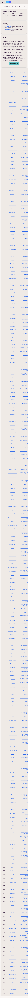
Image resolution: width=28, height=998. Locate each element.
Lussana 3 (12, 901)
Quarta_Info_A (13, 989)
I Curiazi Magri (12, 462)
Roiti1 (12, 201)
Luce (13, 532)
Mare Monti (12, 940)
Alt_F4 (12, 447)
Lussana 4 (12, 289)
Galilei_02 (12, 76)
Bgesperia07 (12, 608)
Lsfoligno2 (12, 187)
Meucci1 (12, 698)
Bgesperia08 (12, 381)
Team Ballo (12, 578)
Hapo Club (12, 627)
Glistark (12, 970)
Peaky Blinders (12, 102)
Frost (13, 385)
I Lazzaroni (12, 458)
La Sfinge (13, 392)
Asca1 (12, 157)
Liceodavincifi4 (12, 552)
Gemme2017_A (12, 928)
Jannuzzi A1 (12, 197)
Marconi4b (12, 513)
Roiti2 (12, 878)
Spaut (12, 300)
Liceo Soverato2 (12, 817)
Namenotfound (12, 175)
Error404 (12, 757)
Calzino (12, 161)
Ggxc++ (12, 909)
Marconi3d (12, 731)
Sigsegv (12, 340)
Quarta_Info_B (13, 802)
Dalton (12, 285)
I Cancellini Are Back (12, 596)
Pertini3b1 (12, 966)
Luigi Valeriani (12, 571)
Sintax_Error (12, 132)
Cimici (12, 358)
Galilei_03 (12, 183)
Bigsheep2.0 (12, 326)
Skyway (12, 716)
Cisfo (13, 944)
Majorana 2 (12, 98)
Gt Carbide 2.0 (12, 249)
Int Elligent (12, 121)
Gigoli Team (12, 932)
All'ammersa (12, 687)
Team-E (12, 443)
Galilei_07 (12, 407)
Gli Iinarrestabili (12, 179)
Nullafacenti (12, 634)
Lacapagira (12, 787)
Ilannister (12, 604)
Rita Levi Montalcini (12, 473)
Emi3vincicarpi (12, 190)
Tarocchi (12, 399)
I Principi (13, 484)
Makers (12, 724)
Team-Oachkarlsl (12, 212)
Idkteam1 (13, 311)
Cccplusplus (12, 135)
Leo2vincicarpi (12, 432)
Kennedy (13, 80)
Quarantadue (12, 318)
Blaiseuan (12, 436)
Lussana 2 (12, 746)
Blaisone (12, 113)
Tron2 (12, 912)
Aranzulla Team (12, 882)
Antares (12, 986)
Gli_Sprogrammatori (12, 525)
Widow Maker (13, 709)
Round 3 (20, 6)
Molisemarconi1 (12, 920)
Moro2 (12, 780)
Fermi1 (12, 548)
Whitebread (12, 227)
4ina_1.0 (12, 495)
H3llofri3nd (12, 164)
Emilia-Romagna (9, 29)
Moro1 (12, 454)
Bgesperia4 (12, 194)
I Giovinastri (12, 739)
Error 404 (13, 806)
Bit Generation (12, 544)
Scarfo (12, 947)
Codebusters (12, 712)
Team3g (12, 234)
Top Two (12, 322)
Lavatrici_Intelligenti (12, 150)
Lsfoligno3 (12, 727)
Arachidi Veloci (12, 106)
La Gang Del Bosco (13, 153)
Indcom (12, 840)
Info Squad (12, 124)
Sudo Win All (12, 252)
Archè (12, 860)
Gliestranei (12, 667)
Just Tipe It (12, 417)
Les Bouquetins (12, 560)
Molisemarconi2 (12, 974)
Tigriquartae (12, 620)
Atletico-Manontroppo (12, 567)
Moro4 (12, 593)
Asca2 (12, 645)
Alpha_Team (12, 794)
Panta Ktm (12, 893)
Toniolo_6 (13, 683)
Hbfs (13, 351)
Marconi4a (12, 282)
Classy (12, 863)
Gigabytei (12, 396)
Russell (12, 87)
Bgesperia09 (12, 671)
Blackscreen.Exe (12, 885)
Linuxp (12, 821)
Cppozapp (12, 951)
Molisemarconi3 (12, 978)
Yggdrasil (13, 924)
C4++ (13, 260)
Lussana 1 (12, 168)
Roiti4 (12, 440)
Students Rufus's (12, 421)
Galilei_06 (12, 492)
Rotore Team (12, 362)
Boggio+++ (12, 223)
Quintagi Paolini (12, 110)
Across (12, 754)
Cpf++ (12, 480)
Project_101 (12, 652)
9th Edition (14, 6)
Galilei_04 (12, 292)
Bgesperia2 (12, 414)
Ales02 (12, 809)
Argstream (12, 870)
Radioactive (12, 993)
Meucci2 (12, 575)
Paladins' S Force (12, 638)
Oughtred (12, 347)
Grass (12, 355)
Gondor (12, 768)
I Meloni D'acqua (12, 95)
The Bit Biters (12, 344)
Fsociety (12, 955)
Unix (13, 836)
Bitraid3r (13, 238)
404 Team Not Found (12, 506)
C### (12, 296)
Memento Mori (12, 623)
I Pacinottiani (12, 663)
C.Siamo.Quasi (12, 720)
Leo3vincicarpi (12, 959)
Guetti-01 (13, 982)
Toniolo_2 (13, 679)
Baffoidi (12, 333)
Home (3, 6)
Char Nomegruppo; (12, 631)
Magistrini (12, 72)
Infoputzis (12, 589)
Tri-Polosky (12, 916)
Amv (13, 410)
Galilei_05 (12, 488)
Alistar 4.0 (12, 303)
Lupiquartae (12, 844)
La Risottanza (12, 369)
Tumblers (13, 536)
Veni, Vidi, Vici (13, 242)
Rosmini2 (13, 790)
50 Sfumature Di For (12, 750)
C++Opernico (12, 84)
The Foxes (12, 743)
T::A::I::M (13, 216)
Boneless (13, 649)
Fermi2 (12, 694)
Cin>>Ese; (12, 274)
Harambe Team (12, 329)
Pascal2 (12, 874)
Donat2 (12, 798)
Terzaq (12, 374)
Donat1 (12, 256)
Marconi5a (12, 366)
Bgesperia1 (12, 307)
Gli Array (12, 962)
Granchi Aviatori (12, 660)
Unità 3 (12, 828)
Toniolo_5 (13, 540)
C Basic (12, 220)
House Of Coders (12, 278)
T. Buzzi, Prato (8, 26)
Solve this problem (14, 63)
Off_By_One (12, 337)
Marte (12, 429)
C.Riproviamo (12, 783)
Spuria (12, 499)
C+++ (13, 172)
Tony (13, 776)
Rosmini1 (13, 867)
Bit (12, 510)
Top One (12, 91)
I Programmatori (12, 690)
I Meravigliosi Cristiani (13, 517)
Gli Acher (13, 271)
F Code (12, 832)
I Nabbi (12, 825)
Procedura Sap (12, 477)
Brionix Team (12, 142)
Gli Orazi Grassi (12, 205)
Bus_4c (12, 388)
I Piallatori (12, 263)
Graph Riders (12, 139)
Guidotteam (12, 451)
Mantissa (13, 314)
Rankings (8, 6)
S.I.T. (13, 761)
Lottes (12, 701)
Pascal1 (12, 616)
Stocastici (13, 528)
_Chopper (12, 231)
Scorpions (12, 848)
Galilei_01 (12, 146)
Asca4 (12, 208)
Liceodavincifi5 (12, 556)
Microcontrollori (12, 936)
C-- (12, 465)
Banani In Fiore (12, 469)
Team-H (12, 563)
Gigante (12, 656)
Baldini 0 (13, 377)
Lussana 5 (12, 245)
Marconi (12, 889)
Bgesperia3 (12, 675)
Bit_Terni (12, 856)
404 (12, 117)
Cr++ (13, 612)
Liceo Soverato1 (12, 813)
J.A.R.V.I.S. (12, 586)
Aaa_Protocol (12, 267)
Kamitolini (12, 772)
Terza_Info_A (12, 425)
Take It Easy (12, 600)
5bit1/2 (12, 851)
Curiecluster (12, 642)
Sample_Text (12, 128)
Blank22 (12, 905)
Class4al (12, 765)
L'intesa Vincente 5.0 (12, 403)
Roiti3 (12, 521)
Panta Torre (12, 897)
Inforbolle (12, 503)
